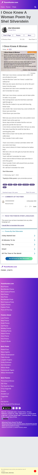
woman (32, 184)
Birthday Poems (6, 328)
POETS (10, 270)
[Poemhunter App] (6, 408)
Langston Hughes (6, 360)
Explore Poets (5, 307)
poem (5, 184)
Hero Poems (5, 338)
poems (10, 184)
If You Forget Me (6, 388)
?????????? (9, 201)
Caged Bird (4, 396)
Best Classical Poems (8, 292)
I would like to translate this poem (13, 225)
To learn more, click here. (7, 472)
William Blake (5, 367)
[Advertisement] (19, 456)
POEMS (3, 270)
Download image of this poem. (10, 192)
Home (3, 7)
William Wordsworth (7, 372)
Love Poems (5, 318)
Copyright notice (12, 412)
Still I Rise (4, 383)
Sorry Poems (5, 336)
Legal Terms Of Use (11, 417)
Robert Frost (5, 349)
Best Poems (4, 286)
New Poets (4, 297)
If (1, 399)
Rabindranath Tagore (7, 370)
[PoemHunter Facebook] (13, 408)
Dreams (3, 391)
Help (17, 413)
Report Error (22, 413)
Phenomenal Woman (7, 381)
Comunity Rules (26, 415)
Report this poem (30, 192)
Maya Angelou (5, 352)
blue (5, 187)
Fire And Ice (4, 401)
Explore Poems (6, 304)
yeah (15, 184)
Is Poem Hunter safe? (15, 415)
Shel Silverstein (14, 28)
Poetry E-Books (6, 341)
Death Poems (5, 323)
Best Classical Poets (7, 302)
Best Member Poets (7, 299)
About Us (3, 412)
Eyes (20, 184)
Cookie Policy (22, 412)
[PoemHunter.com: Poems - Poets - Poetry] (9, 2)
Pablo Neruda (5, 357)
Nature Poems (5, 333)
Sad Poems (4, 326)
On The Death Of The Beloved (10, 404)
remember (25, 184)
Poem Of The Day (6, 310)
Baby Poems (5, 320)
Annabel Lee (5, 394)
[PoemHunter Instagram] (20, 408)
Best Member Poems (7, 289)
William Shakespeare (7, 354)
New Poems (5, 294)
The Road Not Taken (7, 386)
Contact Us (11, 413)
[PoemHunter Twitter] (16, 408)
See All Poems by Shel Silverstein (19, 258)
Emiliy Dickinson (6, 362)
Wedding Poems (6, 331)
